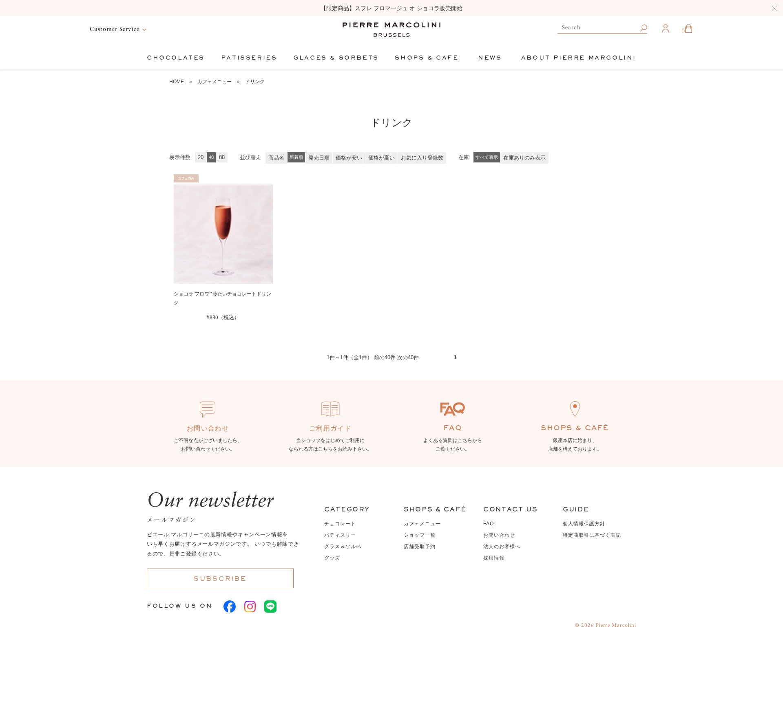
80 (222, 157)
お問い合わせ (499, 535)
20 (200, 157)
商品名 (276, 158)
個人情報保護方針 (584, 524)
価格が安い (349, 158)
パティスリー (340, 535)
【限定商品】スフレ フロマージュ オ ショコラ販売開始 (391, 8)
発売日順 (319, 158)
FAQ (488, 524)
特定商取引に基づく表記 (592, 535)
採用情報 (493, 558)
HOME (176, 81)
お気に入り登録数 (422, 158)
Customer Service (114, 29)
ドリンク (255, 81)
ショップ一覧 (420, 535)
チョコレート (340, 524)
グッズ (332, 558)
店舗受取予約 (420, 546)
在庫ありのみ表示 (524, 158)
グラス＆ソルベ (342, 546)
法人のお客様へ (501, 546)
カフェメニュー (214, 81)
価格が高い (381, 158)
